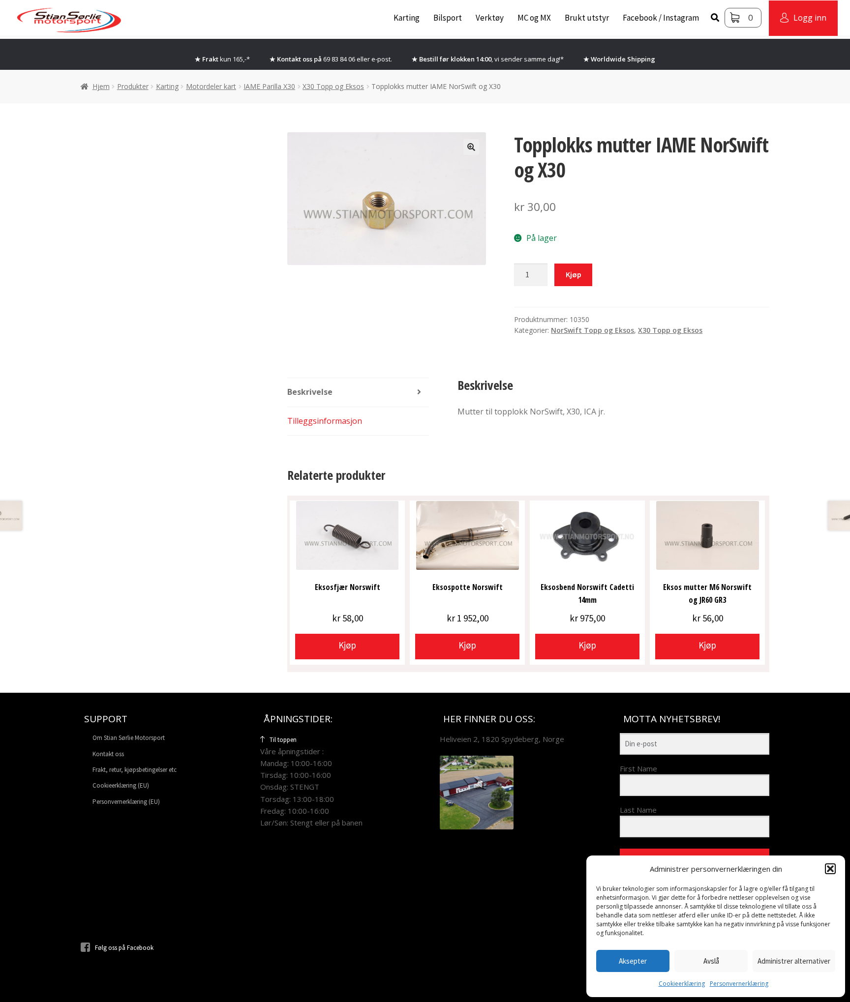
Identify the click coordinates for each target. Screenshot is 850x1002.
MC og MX (534, 17)
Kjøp (573, 274)
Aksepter (633, 961)
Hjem (101, 86)
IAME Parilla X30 (269, 86)
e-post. (381, 59)
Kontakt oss (108, 754)
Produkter (133, 86)
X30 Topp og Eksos (333, 86)
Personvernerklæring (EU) (126, 801)
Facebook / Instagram (661, 17)
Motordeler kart (211, 86)
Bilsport (447, 17)
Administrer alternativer (794, 961)
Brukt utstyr (587, 17)
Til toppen (283, 740)
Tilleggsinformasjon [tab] (324, 420)
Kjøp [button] (347, 645)
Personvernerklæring (739, 983)
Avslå (711, 961)
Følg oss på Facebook (124, 947)
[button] (830, 869)
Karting (407, 17)
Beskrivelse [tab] (310, 391)
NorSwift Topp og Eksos (592, 330)
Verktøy (490, 17)
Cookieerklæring (682, 983)
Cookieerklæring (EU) (120, 785)
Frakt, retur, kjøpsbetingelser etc (134, 770)
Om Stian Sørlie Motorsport (128, 738)
